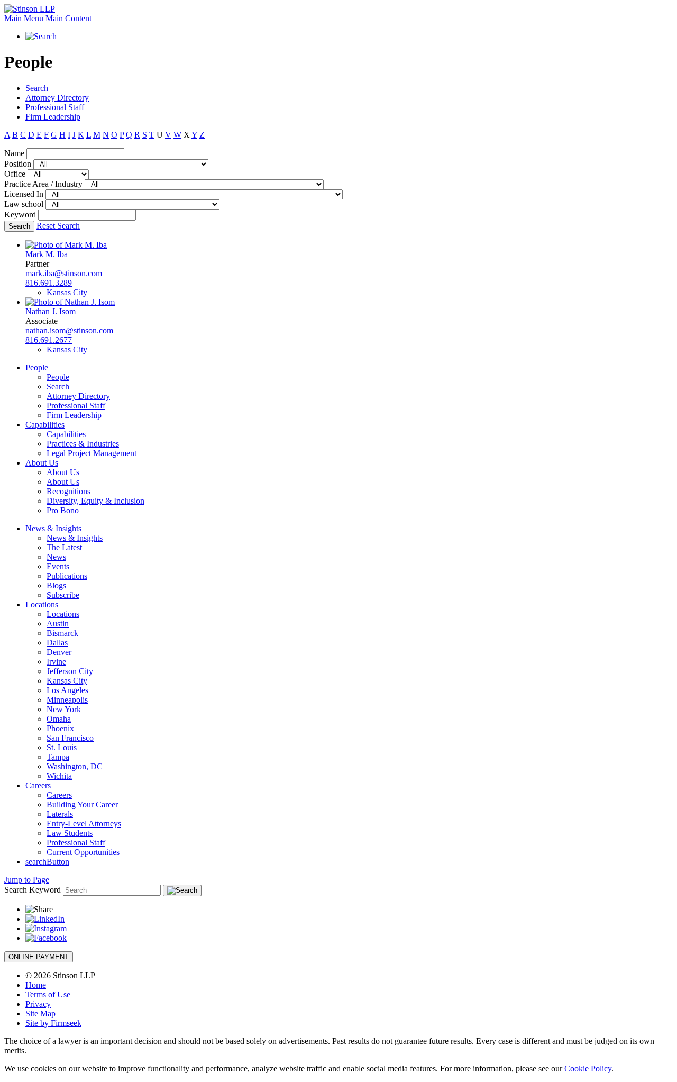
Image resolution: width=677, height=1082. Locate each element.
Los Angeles (67, 690)
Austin (58, 623)
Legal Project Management (91, 453)
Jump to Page (26, 879)
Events (58, 566)
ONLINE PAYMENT (38, 957)
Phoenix (60, 728)
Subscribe (63, 594)
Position (17, 163)
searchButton (47, 861)
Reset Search (58, 225)
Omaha (59, 718)
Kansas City (67, 292)
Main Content (68, 18)
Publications (67, 575)
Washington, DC (75, 766)
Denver (59, 652)
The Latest (64, 547)
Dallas (57, 642)
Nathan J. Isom (50, 311)
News (56, 556)
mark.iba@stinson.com (63, 273)
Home (35, 984)
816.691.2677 (48, 339)
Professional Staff (54, 107)
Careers (38, 785)
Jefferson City (70, 671)
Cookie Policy (587, 1068)
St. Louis (62, 747)
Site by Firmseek (53, 1023)
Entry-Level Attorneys (84, 823)
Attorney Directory (57, 97)
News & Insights (53, 528)
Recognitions (68, 491)
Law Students (70, 833)
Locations (41, 604)
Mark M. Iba (46, 254)
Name (14, 153)
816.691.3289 (48, 282)
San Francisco (70, 737)
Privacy (38, 1003)
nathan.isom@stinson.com (69, 330)
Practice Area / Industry (43, 183)
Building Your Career (82, 804)
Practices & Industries (83, 443)
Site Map (40, 1013)
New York (64, 709)
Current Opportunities (83, 852)
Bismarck (62, 633)
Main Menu (23, 18)
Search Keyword (32, 889)
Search (36, 88)
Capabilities (45, 424)
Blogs (56, 585)
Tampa (58, 756)
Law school (23, 203)
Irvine (56, 661)
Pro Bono (63, 510)
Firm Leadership (52, 116)
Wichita (59, 775)
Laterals (60, 814)
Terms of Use (47, 994)
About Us (41, 462)
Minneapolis (67, 699)
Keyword (20, 214)
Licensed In (23, 193)
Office (14, 173)
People (36, 367)
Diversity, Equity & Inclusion (95, 500)
